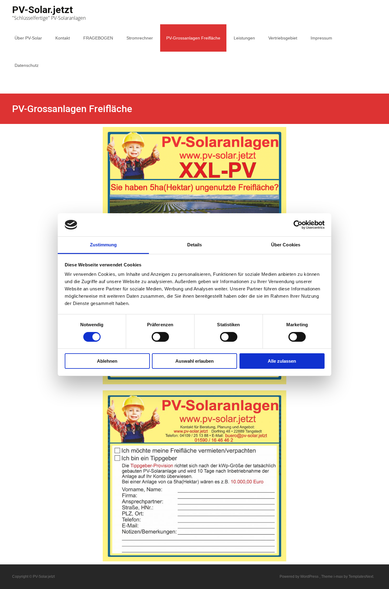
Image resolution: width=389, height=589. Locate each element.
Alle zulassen (282, 361)
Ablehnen (107, 361)
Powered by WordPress (299, 576)
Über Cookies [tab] (285, 244)
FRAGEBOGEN (98, 38)
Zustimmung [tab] (103, 244)
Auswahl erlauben (194, 361)
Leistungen (244, 38)
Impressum (321, 38)
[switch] (160, 337)
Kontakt (62, 38)
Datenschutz (27, 65)
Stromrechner (139, 38)
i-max (339, 576)
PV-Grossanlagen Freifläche (193, 38)
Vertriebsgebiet (282, 38)
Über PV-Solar (28, 38)
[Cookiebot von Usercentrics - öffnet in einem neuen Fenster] (298, 224)
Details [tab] (194, 244)
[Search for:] (372, 93)
